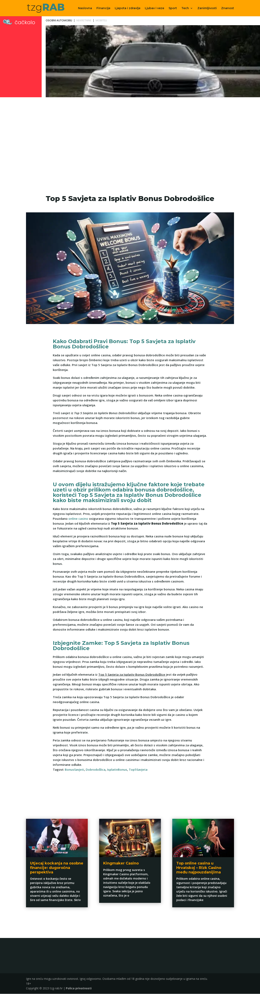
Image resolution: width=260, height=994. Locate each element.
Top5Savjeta (138, 769)
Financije (103, 8)
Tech (185, 8)
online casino (78, 518)
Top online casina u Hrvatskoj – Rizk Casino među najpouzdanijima (198, 867)
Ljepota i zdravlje (127, 8)
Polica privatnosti (79, 988)
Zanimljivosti (207, 8)
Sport (173, 8)
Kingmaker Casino (121, 863)
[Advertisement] (130, 129)
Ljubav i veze (154, 8)
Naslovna (85, 8)
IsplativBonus (117, 769)
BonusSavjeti (74, 769)
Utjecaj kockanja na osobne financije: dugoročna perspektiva (56, 867)
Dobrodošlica (95, 769)
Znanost (227, 8)
